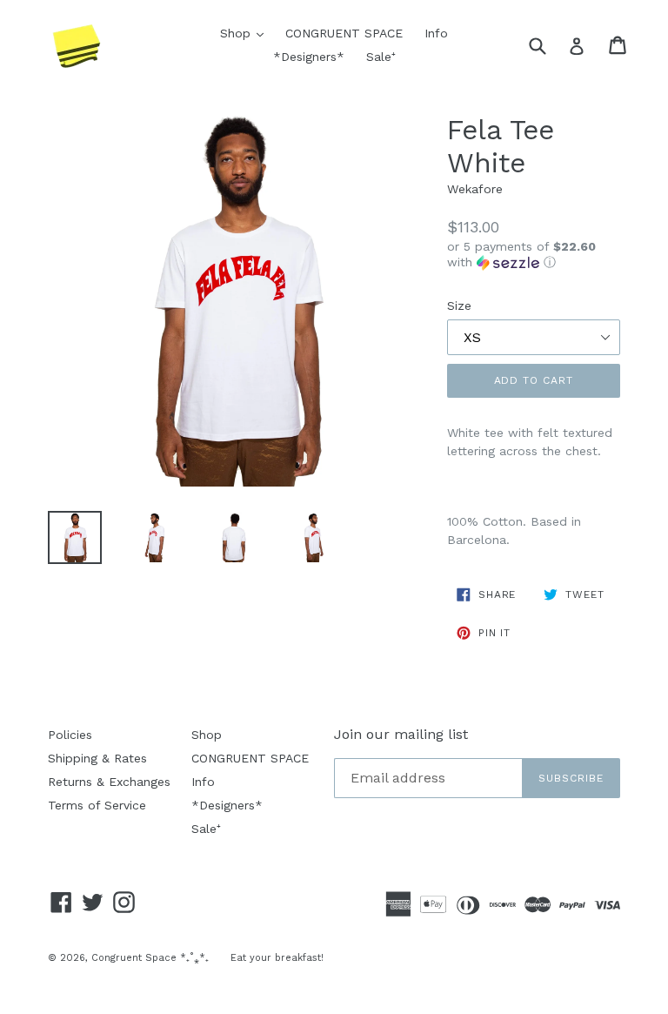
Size (459, 305)
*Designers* (308, 57)
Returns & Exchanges (109, 782)
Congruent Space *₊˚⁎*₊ (150, 958)
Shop (246, 32)
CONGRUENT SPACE (344, 33)
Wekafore (475, 189)
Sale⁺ (381, 57)
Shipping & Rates (97, 758)
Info (436, 33)
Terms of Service (97, 805)
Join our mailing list (401, 734)
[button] (533, 254)
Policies (70, 735)
